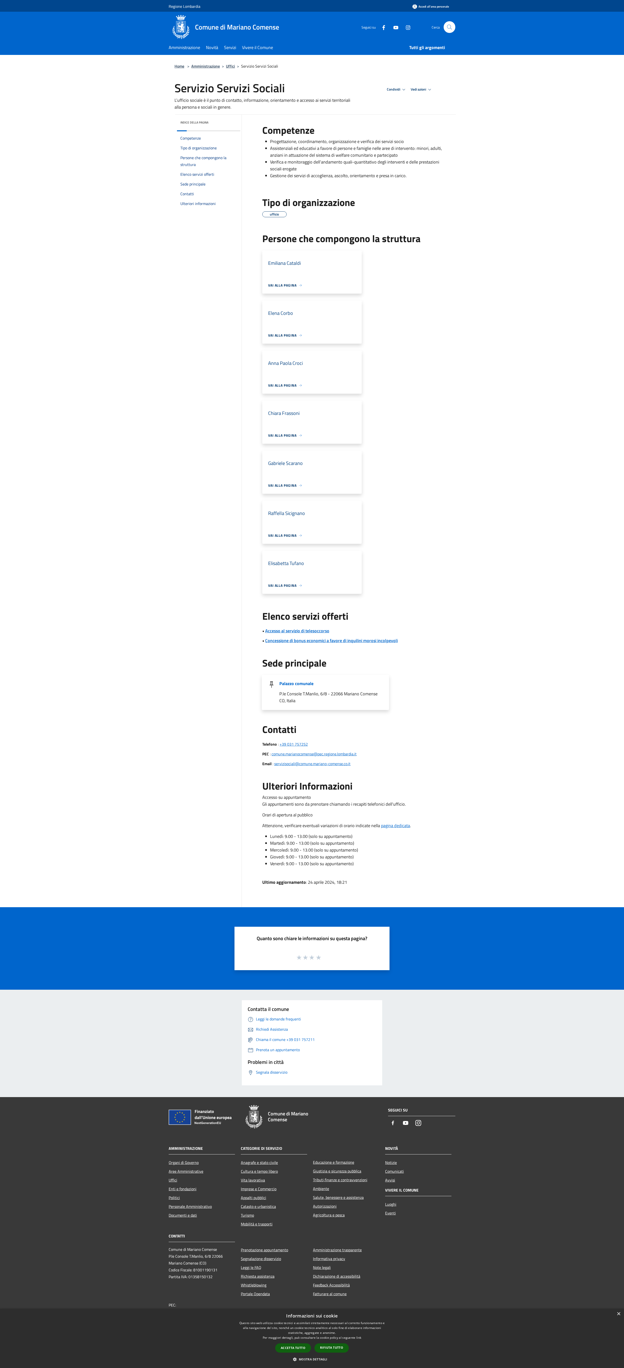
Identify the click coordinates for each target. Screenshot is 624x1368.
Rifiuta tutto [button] (331, 1348)
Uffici (230, 66)
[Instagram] (406, 27)
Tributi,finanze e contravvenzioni (340, 1180)
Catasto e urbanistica (258, 1206)
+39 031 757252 (294, 744)
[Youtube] (394, 27)
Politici (174, 1198)
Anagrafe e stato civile (259, 1162)
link (358, 1338)
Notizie (391, 1162)
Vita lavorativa (253, 1180)
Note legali (322, 1267)
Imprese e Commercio (258, 1189)
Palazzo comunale (296, 683)
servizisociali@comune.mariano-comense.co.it (312, 764)
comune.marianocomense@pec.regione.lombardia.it (314, 754)
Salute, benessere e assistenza (338, 1197)
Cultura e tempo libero (259, 1171)
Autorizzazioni (325, 1206)
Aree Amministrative (186, 1171)
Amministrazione (205, 66)
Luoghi (390, 1204)
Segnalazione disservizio (261, 1259)
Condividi (394, 89)
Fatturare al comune (330, 1294)
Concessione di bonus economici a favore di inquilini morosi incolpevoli (331, 640)
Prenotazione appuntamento (264, 1250)
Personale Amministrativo (190, 1206)
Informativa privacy (329, 1259)
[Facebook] (382, 27)
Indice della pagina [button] (194, 122)
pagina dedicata (395, 825)
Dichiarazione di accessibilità (336, 1276)
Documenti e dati (183, 1215)
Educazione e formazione (333, 1162)
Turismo (247, 1215)
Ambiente (321, 1189)
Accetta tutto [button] (293, 1348)
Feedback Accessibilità (331, 1285)
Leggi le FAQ (251, 1267)
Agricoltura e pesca (329, 1215)
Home (179, 66)
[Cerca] (449, 27)
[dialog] (312, 1338)
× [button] (618, 1314)
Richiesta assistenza (257, 1276)
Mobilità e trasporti (257, 1224)
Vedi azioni (419, 89)
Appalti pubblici (253, 1198)
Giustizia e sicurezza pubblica (337, 1171)
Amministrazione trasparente (337, 1250)
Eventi (390, 1213)
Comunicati (394, 1171)
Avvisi (390, 1180)
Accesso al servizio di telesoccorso (297, 630)
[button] (312, 1359)
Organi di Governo (184, 1162)
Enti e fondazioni (182, 1189)
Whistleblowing (253, 1285)
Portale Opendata (255, 1294)
